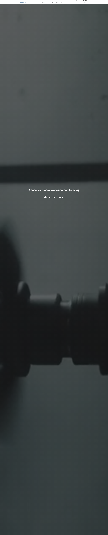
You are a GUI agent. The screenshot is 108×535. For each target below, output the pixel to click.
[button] (86, 0)
